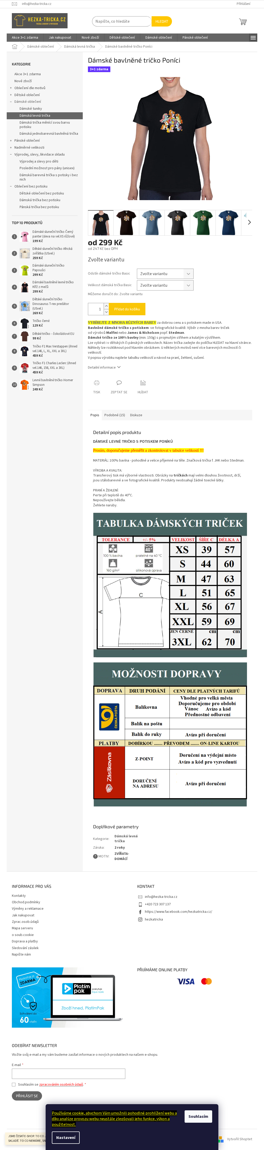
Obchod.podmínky (26, 902)
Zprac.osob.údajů (25, 921)
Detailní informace (102, 367)
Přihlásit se (27, 1096)
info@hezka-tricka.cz (161, 896)
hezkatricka (154, 919)
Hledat (161, 21)
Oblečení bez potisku (30, 186)
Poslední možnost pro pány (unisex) (47, 168)
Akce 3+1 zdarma (27, 74)
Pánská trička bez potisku (39, 207)
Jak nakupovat (23, 915)
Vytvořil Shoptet (239, 1139)
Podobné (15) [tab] (114, 415)
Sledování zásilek (25, 948)
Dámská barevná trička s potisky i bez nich (49, 177)
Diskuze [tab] (136, 415)
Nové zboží (23, 81)
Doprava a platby (25, 941)
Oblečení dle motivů (29, 88)
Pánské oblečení (27, 140)
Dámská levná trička (35, 115)
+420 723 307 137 (158, 904)
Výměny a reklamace (28, 908)
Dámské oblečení (27, 101)
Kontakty (19, 895)
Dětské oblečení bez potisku (42, 193)
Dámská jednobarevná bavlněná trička (49, 133)
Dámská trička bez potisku (40, 200)
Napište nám (21, 954)
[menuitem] (25, 37)
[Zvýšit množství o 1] (106, 306)
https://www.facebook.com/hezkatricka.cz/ (178, 911)
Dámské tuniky (31, 108)
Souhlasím (198, 1116)
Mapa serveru (22, 928)
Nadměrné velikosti (29, 147)
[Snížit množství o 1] (106, 312)
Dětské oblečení (27, 95)
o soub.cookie (23, 935)
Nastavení (65, 1137)
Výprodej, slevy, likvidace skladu (39, 154)
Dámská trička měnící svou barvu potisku (45, 125)
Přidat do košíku (127, 309)
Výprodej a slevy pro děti (39, 161)
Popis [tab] (94, 415)
